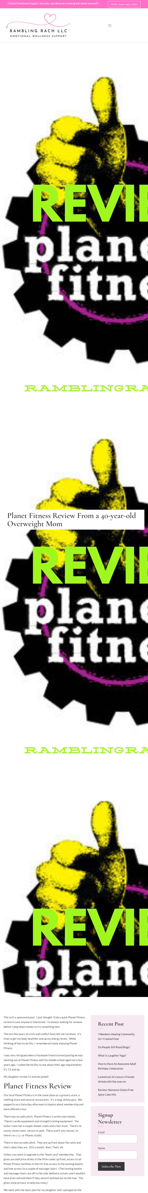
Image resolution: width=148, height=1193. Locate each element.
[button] (110, 25)
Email (101, 1132)
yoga (18, 1135)
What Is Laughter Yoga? (112, 1055)
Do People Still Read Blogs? (114, 1047)
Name (101, 1148)
